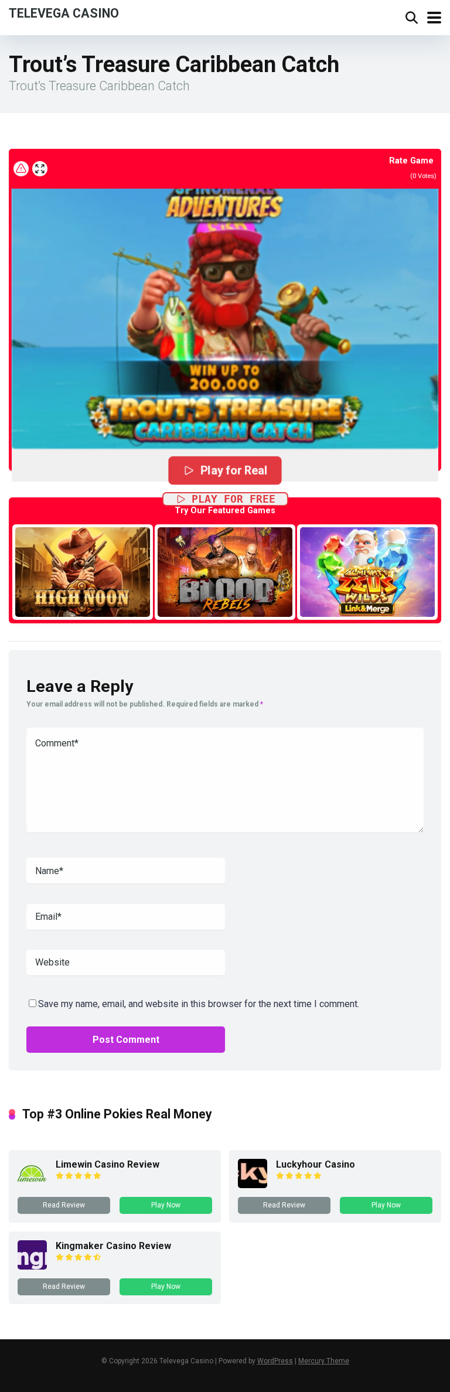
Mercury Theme (323, 1361)
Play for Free (233, 499)
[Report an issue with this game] (21, 168)
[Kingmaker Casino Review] (32, 1266)
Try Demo (82, 571)
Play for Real (234, 470)
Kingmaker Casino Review (113, 1245)
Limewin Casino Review (107, 1164)
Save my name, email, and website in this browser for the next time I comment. (198, 1003)
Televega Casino (64, 12)
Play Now (165, 1205)
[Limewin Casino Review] (32, 1184)
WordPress (275, 1361)
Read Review (64, 1205)
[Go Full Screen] (39, 168)
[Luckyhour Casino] (252, 1184)
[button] (225, 307)
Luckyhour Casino (315, 1164)
